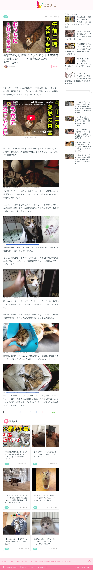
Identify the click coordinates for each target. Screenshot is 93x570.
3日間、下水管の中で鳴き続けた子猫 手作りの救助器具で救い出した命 (78, 35)
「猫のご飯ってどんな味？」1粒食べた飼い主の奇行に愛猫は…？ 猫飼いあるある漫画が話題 (78, 78)
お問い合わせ (41, 567)
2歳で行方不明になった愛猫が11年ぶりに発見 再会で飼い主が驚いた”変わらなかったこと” (78, 63)
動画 (6, 17)
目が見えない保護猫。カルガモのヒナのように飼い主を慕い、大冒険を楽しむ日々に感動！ (78, 22)
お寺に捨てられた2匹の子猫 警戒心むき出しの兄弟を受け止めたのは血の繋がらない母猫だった (78, 49)
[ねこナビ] (46, 8)
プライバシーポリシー (12, 567)
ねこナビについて (27, 567)
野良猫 (55, 66)
